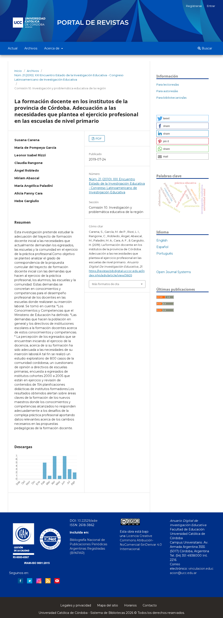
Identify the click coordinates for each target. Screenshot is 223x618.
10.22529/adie (88, 521)
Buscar (206, 48)
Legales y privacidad (75, 605)
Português (164, 253)
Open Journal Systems (173, 272)
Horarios (130, 605)
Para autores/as (167, 91)
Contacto (150, 605)
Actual (12, 48)
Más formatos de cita (105, 284)
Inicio (18, 71)
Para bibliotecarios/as (171, 97)
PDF (98, 138)
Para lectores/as (167, 84)
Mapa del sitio (107, 605)
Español (162, 247)
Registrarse (194, 6)
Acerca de (52, 48)
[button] (182, 118)
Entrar (211, 6)
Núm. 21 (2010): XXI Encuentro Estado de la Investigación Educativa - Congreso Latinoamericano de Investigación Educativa (68, 77)
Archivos (30, 48)
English (161, 240)
